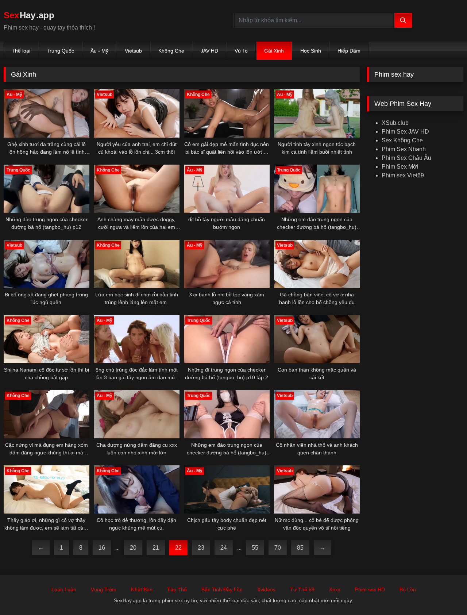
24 (223, 548)
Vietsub (133, 51)
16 (102, 548)
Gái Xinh (274, 51)
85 (300, 548)
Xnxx (334, 589)
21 (156, 548)
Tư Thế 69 (302, 589)
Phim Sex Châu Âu (406, 158)
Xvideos (266, 589)
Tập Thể (177, 589)
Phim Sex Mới (400, 167)
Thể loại (21, 51)
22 (178, 548)
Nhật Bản (142, 589)
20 (133, 548)
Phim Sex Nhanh (404, 149)
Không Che (171, 51)
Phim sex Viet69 (403, 175)
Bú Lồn (408, 589)
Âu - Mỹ (99, 51)
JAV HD (209, 51)
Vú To (241, 51)
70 (277, 548)
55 (255, 548)
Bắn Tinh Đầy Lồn (222, 589)
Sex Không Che (402, 140)
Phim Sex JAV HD (405, 131)
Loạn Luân (63, 589)
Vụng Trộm (103, 589)
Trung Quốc (60, 51)
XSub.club (395, 123)
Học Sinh (310, 51)
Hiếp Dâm (348, 51)
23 (201, 548)
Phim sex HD (370, 589)
